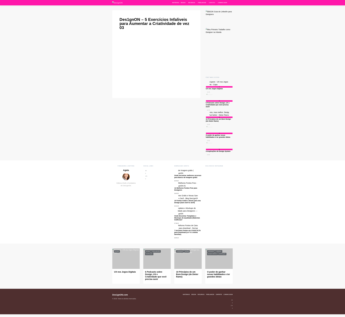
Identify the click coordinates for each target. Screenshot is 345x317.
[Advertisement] (219, 58)
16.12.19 (176, 206)
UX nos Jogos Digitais (214, 89)
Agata (126, 170)
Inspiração (149, 254)
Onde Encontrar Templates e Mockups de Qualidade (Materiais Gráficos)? (187, 218)
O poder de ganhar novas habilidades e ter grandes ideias (218, 136)
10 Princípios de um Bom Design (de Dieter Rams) (218, 120)
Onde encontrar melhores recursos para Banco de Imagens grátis (187, 176)
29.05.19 (176, 237)
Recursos (191, 2)
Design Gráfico (212, 254)
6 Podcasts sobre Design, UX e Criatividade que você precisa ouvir (217, 105)
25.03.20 (176, 180)
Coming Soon (222, 2)
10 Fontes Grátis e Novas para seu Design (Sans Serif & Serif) (187, 202)
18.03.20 (176, 193)
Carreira (218, 251)
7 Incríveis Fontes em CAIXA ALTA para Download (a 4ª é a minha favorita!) (187, 232)
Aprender (180, 251)
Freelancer (202, 2)
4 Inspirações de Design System (218, 151)
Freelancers (156, 251)
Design (183, 2)
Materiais (175, 2)
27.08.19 (176, 223)
